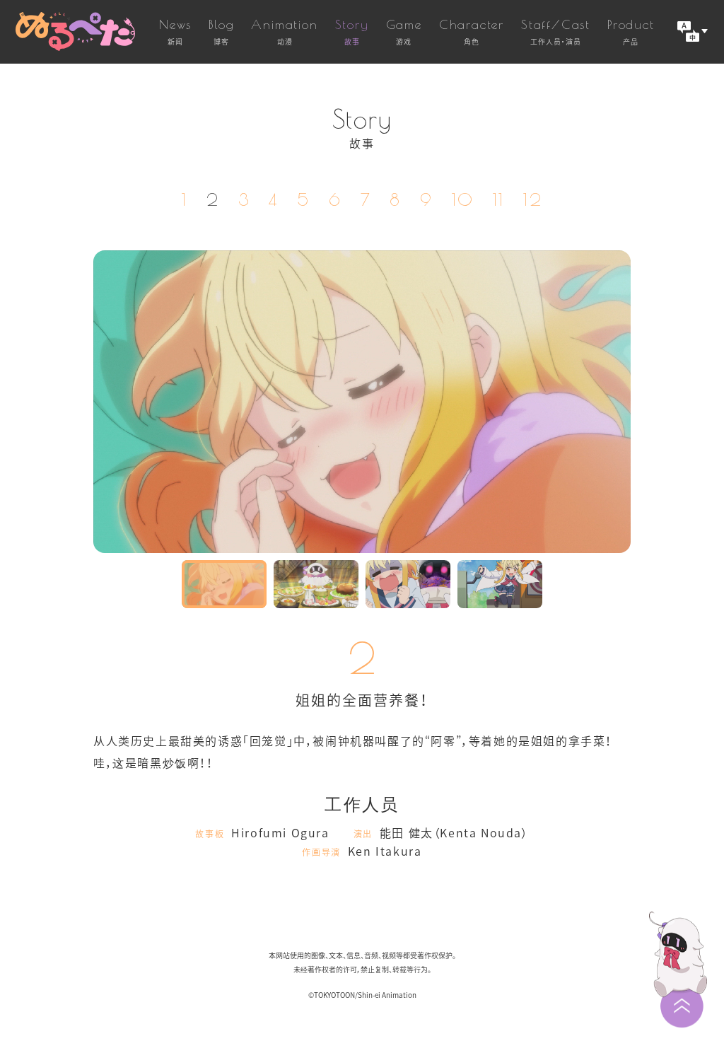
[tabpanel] (362, 401)
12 (532, 199)
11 (499, 199)
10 (463, 199)
